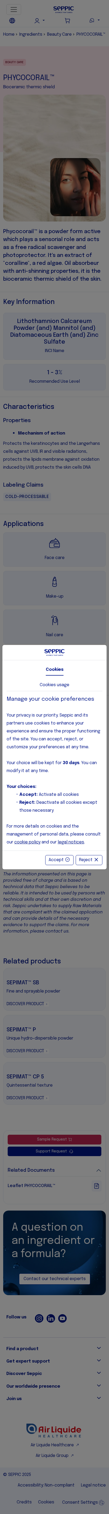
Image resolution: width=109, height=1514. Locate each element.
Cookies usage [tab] (54, 685)
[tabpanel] (54, 770)
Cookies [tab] (54, 669)
